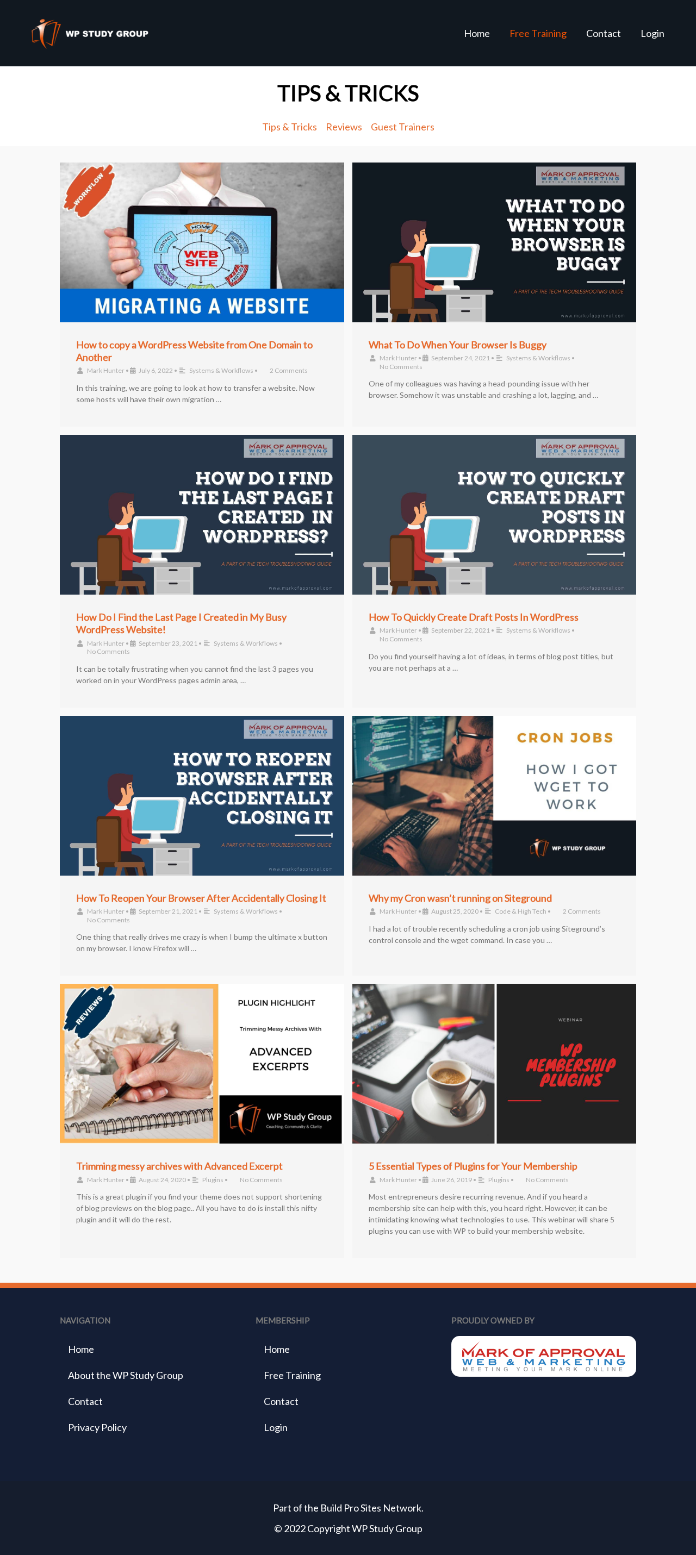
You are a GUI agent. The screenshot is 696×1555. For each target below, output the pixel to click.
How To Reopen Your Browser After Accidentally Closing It (201, 898)
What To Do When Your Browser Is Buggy (457, 345)
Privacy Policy (97, 1427)
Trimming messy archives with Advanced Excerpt (179, 1166)
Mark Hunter (106, 370)
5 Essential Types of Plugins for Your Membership (473, 1166)
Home (477, 33)
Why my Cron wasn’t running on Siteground (460, 898)
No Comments (401, 367)
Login (652, 33)
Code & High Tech (520, 911)
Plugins (212, 1180)
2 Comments (289, 370)
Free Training (538, 33)
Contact (603, 33)
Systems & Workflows (221, 370)
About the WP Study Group (125, 1375)
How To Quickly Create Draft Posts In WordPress (474, 617)
